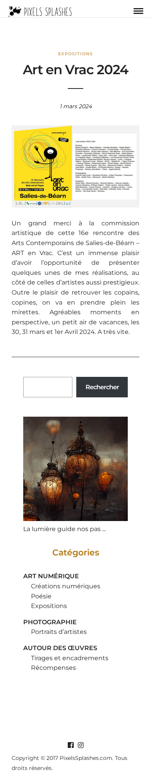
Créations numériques (65, 586)
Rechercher (102, 387)
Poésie (41, 596)
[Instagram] (80, 745)
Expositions (75, 53)
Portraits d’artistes (59, 631)
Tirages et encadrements (69, 658)
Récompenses (53, 667)
